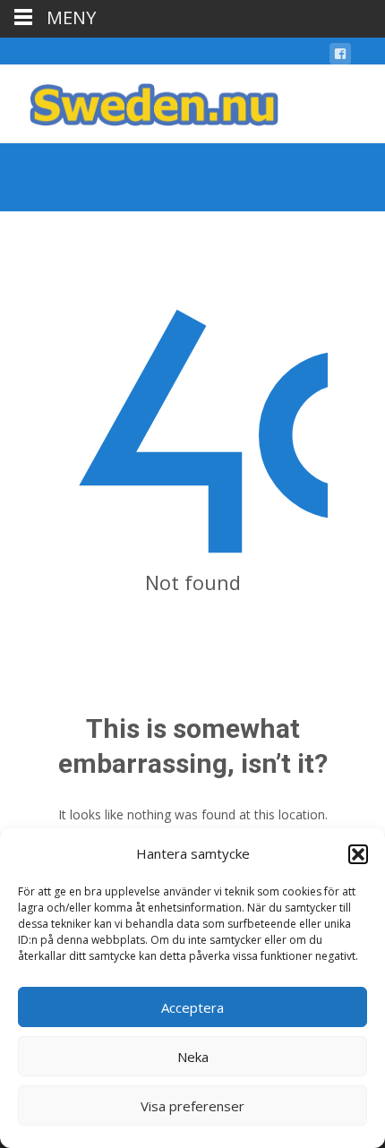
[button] (358, 854)
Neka (193, 1057)
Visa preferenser (192, 1106)
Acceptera (192, 1007)
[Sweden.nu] (139, 100)
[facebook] (340, 56)
